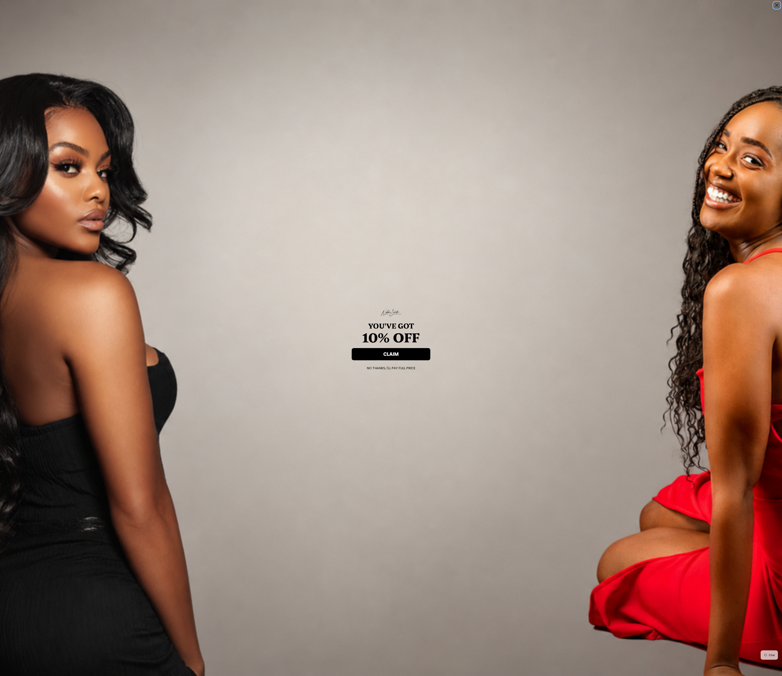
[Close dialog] (776, 5)
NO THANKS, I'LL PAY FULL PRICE (391, 367)
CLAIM (391, 354)
